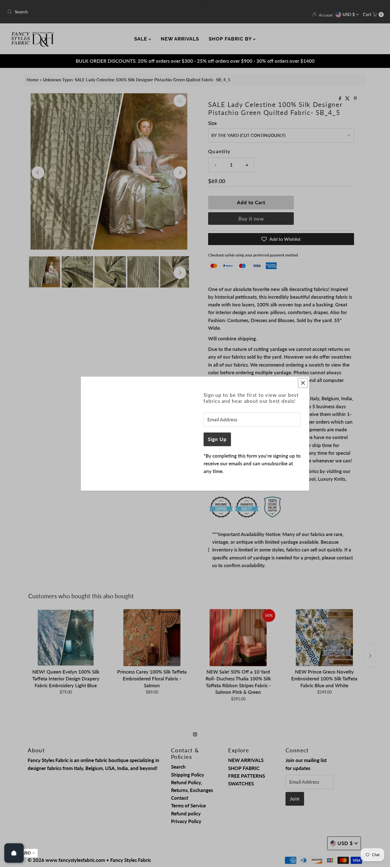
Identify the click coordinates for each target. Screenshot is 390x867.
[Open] (14, 853)
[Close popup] (303, 383)
